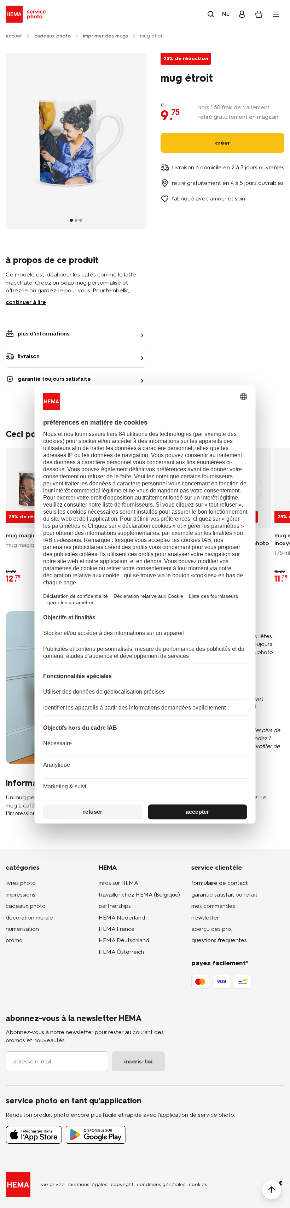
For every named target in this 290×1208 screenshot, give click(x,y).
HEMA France (117, 929)
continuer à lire (26, 302)
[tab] (71, 220)
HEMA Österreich (121, 952)
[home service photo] (27, 14)
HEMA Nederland (122, 917)
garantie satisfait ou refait (224, 894)
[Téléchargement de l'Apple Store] (34, 1135)
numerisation (22, 929)
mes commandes (213, 906)
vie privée (53, 1184)
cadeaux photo (26, 906)
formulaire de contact (219, 883)
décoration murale (29, 917)
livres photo (21, 883)
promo (14, 940)
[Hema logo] (18, 1184)
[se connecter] (241, 14)
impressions (20, 894)
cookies (198, 1184)
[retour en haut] (272, 1190)
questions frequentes (219, 940)
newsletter (205, 917)
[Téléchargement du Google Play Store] (96, 1135)
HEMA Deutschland (124, 940)
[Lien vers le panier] (258, 14)
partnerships (115, 906)
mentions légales (87, 1184)
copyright (122, 1184)
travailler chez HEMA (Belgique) (139, 894)
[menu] (275, 14)
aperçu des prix (211, 929)
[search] (211, 14)
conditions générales (161, 1184)
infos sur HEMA (118, 883)
